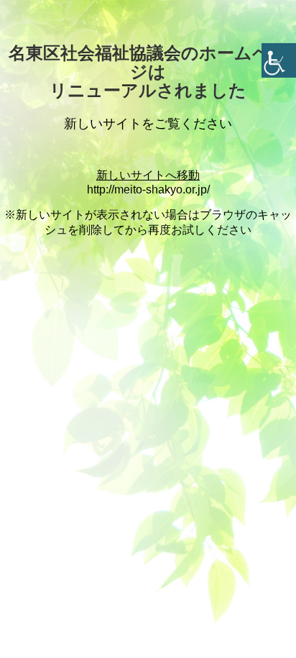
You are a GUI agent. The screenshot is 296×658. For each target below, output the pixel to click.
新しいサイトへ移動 (148, 175)
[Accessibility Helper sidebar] (279, 60)
